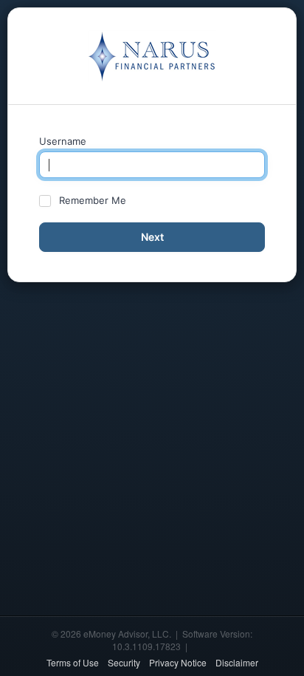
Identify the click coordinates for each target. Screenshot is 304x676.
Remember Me (92, 200)
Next (152, 237)
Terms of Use (72, 662)
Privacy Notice (178, 662)
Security (124, 662)
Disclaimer (236, 662)
